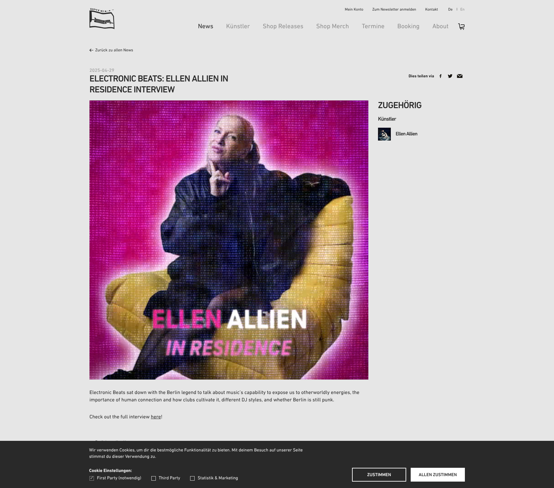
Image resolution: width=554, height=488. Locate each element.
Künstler (238, 26)
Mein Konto (354, 10)
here (156, 417)
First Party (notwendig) (119, 478)
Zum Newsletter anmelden (394, 10)
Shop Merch (332, 26)
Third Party (169, 478)
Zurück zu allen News (114, 50)
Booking (408, 26)
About (440, 26)
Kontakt (431, 10)
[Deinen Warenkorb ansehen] (458, 28)
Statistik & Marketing (217, 478)
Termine (373, 26)
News (205, 26)
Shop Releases (283, 26)
